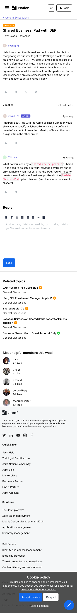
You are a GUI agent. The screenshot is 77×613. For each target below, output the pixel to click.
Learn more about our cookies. (38, 589)
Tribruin (12, 157)
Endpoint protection (13, 555)
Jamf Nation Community (16, 463)
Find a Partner (10, 486)
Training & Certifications (16, 458)
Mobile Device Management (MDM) (23, 521)
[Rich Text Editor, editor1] (38, 239)
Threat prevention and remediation (22, 561)
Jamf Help (8, 452)
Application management (17, 527)
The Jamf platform (13, 509)
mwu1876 (14, 45)
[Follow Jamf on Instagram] (25, 435)
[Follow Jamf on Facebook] (32, 435)
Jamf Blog (8, 469)
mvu (15, 359)
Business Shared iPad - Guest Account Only (29, 333)
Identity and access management (22, 549)
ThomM (17, 380)
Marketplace (9, 475)
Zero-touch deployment (16, 515)
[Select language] (51, 8)
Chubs (16, 369)
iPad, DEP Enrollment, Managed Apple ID (27, 298)
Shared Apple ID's (13, 308)
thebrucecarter (21, 400)
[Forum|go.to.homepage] (20, 8)
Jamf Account (10, 492)
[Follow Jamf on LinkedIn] (11, 435)
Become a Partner (12, 481)
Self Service (9, 544)
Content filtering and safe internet (22, 567)
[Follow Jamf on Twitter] (4, 435)
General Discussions (17, 17)
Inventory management (16, 532)
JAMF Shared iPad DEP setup (20, 287)
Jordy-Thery (20, 390)
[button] (7, 8)
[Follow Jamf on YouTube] (18, 435)
